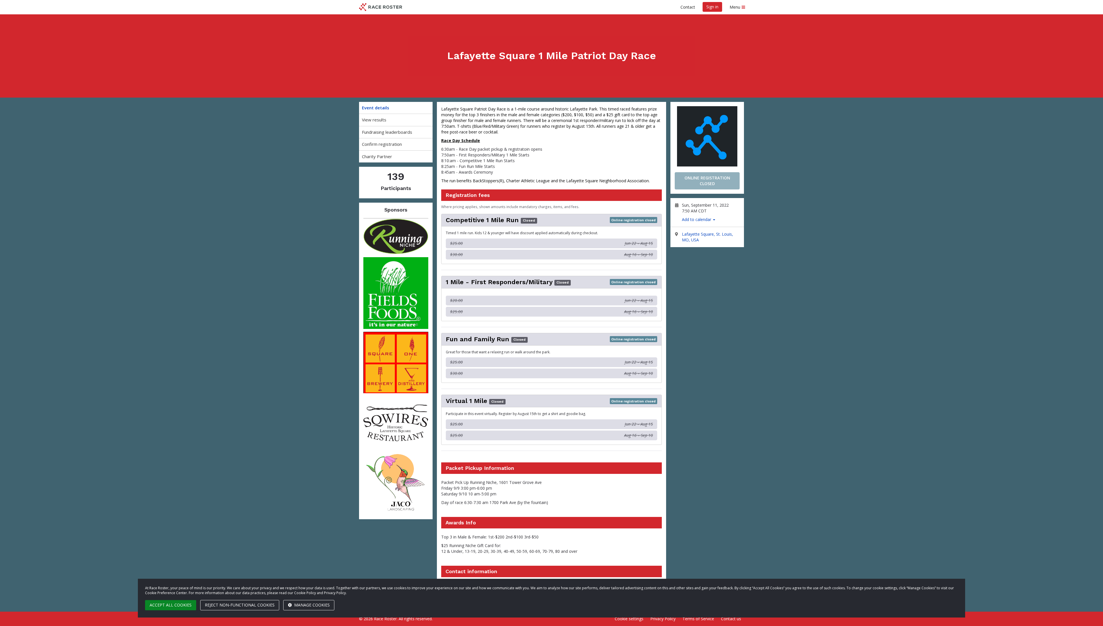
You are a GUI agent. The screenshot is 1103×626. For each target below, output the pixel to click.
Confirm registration (382, 144)
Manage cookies (311, 605)
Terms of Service (698, 618)
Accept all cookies (171, 605)
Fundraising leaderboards (387, 132)
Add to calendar (697, 219)
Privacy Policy (663, 618)
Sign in (712, 6)
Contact (687, 7)
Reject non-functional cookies (240, 605)
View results (374, 120)
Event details (375, 108)
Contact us (731, 618)
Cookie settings (629, 618)
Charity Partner (377, 156)
